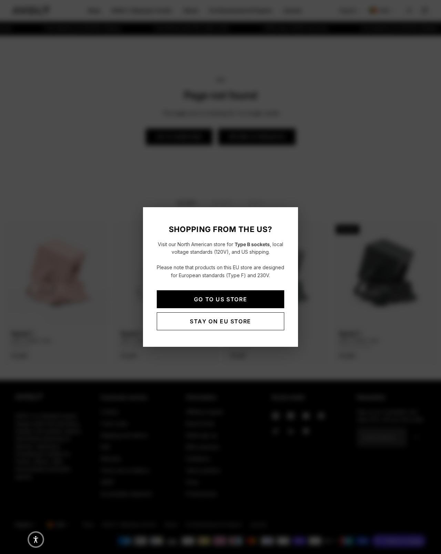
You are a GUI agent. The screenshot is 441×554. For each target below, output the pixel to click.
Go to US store (220, 299)
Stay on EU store (220, 321)
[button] (36, 539)
